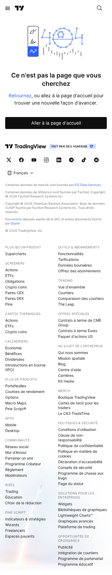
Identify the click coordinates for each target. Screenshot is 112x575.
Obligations (14, 281)
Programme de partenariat (80, 558)
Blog (62, 364)
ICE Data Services (87, 185)
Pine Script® (15, 408)
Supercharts (15, 253)
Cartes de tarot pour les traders (78, 405)
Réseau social (16, 446)
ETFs (9, 275)
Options (11, 397)
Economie (13, 348)
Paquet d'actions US (75, 336)
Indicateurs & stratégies (25, 519)
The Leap (66, 304)
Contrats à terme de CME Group (79, 322)
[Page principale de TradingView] (19, 8)
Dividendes (14, 359)
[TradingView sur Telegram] (71, 160)
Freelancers (15, 530)
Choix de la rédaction (23, 503)
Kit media (66, 381)
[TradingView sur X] (9, 160)
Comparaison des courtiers (81, 298)
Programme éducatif (75, 564)
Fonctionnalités (70, 253)
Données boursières (75, 265)
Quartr (15, 223)
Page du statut (70, 483)
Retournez (20, 95)
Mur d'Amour (16, 452)
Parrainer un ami (19, 458)
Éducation (13, 497)
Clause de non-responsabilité (71, 437)
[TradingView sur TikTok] (84, 160)
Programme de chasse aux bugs (81, 475)
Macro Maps (15, 403)
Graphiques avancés (75, 521)
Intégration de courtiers (78, 553)
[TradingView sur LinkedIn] (59, 160)
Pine (9, 304)
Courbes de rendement (25, 391)
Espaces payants (19, 536)
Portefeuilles (15, 386)
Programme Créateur (23, 464)
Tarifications (68, 259)
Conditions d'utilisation (77, 429)
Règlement (14, 469)
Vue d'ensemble (71, 287)
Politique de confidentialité (80, 445)
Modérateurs (16, 475)
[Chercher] (99, 8)
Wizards (12, 524)
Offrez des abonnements (79, 271)
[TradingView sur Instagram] (46, 160)
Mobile (10, 425)
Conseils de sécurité (75, 467)
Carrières (65, 375)
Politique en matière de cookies (77, 453)
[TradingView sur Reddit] (96, 160)
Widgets (65, 504)
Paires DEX (14, 298)
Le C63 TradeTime (74, 413)
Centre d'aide (69, 369)
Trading (11, 491)
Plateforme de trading (76, 527)
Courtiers (65, 292)
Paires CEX (14, 292)
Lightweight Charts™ (75, 515)
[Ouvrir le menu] (7, 8)
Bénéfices (13, 353)
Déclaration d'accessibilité (80, 462)
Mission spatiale (71, 358)
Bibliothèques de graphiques (82, 509)
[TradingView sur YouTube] (34, 160)
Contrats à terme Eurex (77, 330)
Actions (11, 270)
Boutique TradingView (76, 397)
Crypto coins (16, 287)
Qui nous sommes (73, 352)
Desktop (12, 430)
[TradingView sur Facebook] (21, 160)
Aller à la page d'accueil (56, 123)
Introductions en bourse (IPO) (25, 367)
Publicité (65, 547)
